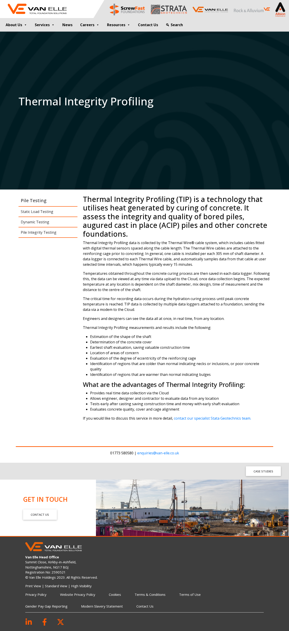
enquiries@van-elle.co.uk (158, 453)
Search (177, 24)
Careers (87, 24)
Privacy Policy (36, 594)
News (67, 24)
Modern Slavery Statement (102, 606)
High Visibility (81, 586)
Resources (116, 24)
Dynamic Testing (35, 222)
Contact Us (148, 24)
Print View (33, 586)
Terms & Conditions (150, 594)
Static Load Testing (37, 211)
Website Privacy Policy (77, 594)
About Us (14, 24)
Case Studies (263, 471)
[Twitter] (60, 622)
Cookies (115, 594)
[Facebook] (44, 622)
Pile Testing (34, 200)
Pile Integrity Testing (38, 232)
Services (42, 24)
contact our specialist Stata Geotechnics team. (212, 418)
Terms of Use (190, 594)
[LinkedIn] (29, 622)
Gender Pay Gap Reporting (46, 606)
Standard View (56, 586)
